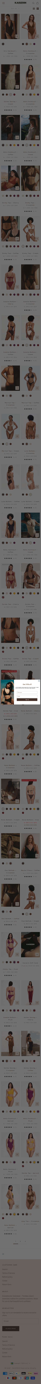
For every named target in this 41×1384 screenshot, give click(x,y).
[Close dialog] (39, 681)
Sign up (27, 699)
